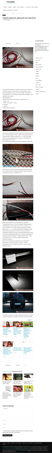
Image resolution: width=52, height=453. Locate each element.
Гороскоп (38, 60)
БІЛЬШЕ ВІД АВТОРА (17, 371)
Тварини (37, 89)
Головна (5, 7)
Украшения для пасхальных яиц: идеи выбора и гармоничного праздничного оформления (7, 395)
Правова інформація (7, 10)
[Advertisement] (26, 30)
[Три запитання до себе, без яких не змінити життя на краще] (7, 377)
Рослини (37, 82)
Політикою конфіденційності (21, 450)
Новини (10, 7)
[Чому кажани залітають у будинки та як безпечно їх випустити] (28, 377)
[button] (47, 7)
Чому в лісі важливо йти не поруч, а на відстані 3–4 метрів (17, 382)
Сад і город (27, 7)
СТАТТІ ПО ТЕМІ (7, 371)
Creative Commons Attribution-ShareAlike (10, 449)
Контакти (15, 10)
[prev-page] (16, 400)
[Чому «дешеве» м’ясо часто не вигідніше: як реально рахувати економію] (18, 388)
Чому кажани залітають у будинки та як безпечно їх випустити (28, 382)
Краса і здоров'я (39, 67)
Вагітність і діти (39, 58)
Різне (37, 78)
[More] (27, 43)
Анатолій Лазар (7, 19)
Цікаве (37, 93)
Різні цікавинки (39, 80)
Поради (14, 7)
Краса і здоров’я (20, 7)
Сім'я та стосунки (39, 87)
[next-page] (18, 400)
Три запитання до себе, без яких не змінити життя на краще (7, 382)
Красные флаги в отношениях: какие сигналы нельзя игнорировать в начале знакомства (28, 395)
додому (4, 13)
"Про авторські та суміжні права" (9, 447)
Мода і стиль (38, 69)
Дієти (37, 62)
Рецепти (37, 75)
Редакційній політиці (25, 447)
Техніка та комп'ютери (40, 91)
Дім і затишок (34, 7)
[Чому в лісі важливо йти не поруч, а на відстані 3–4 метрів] (18, 377)
